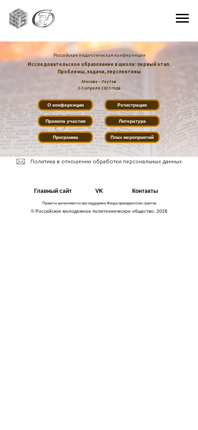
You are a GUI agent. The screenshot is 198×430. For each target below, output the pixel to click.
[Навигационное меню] (182, 18)
